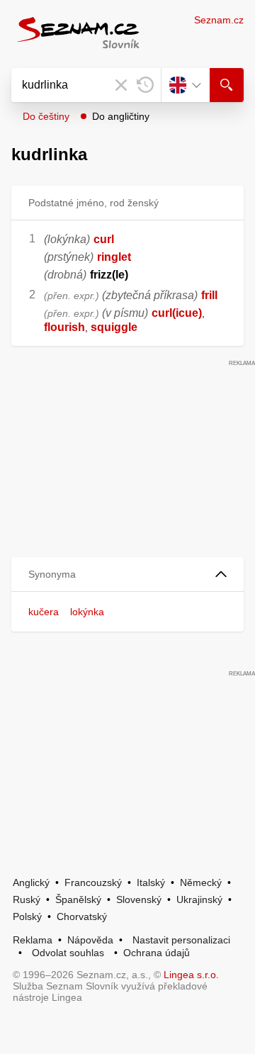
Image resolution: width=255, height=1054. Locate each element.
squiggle (114, 327)
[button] (127, 574)
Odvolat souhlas (68, 952)
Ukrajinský (199, 899)
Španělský (78, 899)
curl (104, 239)
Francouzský (93, 882)
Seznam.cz (219, 20)
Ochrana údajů (156, 952)
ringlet (114, 257)
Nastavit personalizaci (181, 940)
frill (209, 295)
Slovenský (139, 899)
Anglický (31, 882)
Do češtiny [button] (46, 116)
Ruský (26, 899)
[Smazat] (121, 85)
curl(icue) (177, 313)
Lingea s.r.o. (191, 974)
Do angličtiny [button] (120, 116)
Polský (27, 916)
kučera (43, 611)
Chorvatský (82, 916)
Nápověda (90, 940)
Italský (151, 882)
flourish (64, 327)
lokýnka (87, 611)
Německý (201, 882)
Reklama (32, 940)
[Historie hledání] (145, 85)
